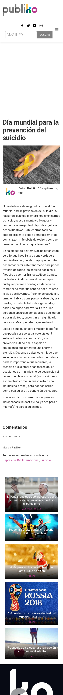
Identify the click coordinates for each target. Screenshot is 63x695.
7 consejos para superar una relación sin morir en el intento (31, 649)
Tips (31, 656)
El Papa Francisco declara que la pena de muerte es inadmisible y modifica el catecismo (31, 500)
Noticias (37, 509)
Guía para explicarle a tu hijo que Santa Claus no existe (31, 569)
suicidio (45, 460)
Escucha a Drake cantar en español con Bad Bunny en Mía (31, 531)
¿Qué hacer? (27, 509)
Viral (31, 538)
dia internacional (28, 460)
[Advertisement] (31, 79)
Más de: (12, 447)
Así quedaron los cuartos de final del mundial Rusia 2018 (32, 615)
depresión (9, 460)
